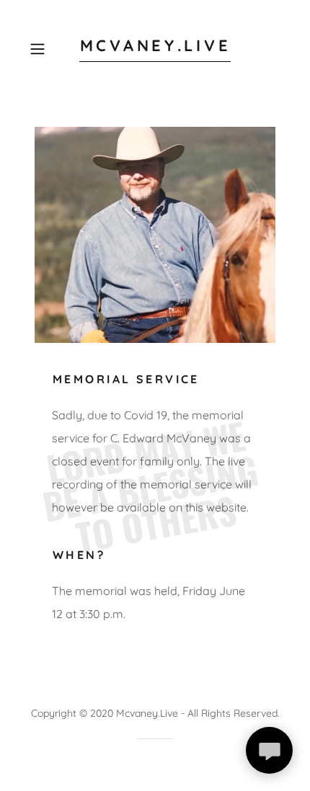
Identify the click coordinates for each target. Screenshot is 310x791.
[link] (155, 48)
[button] (43, 49)
